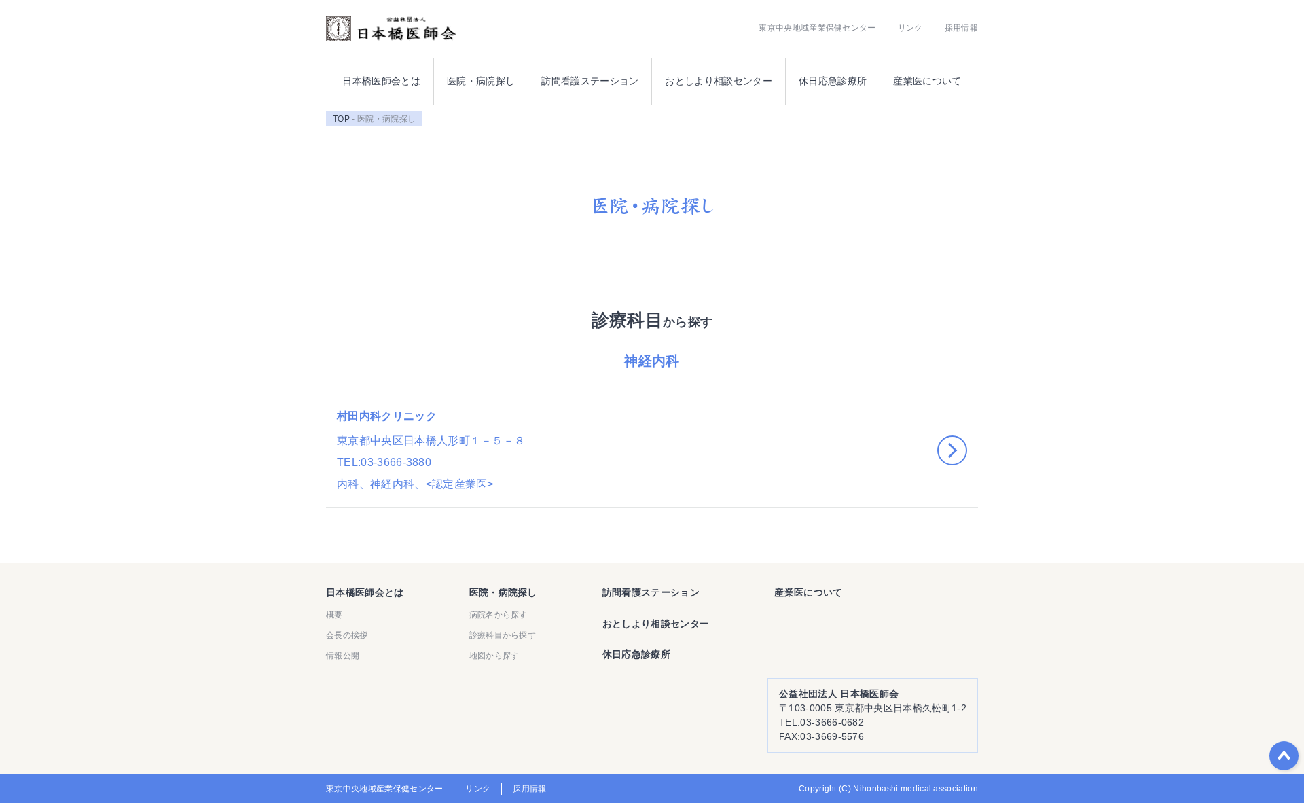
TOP (341, 119)
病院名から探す (498, 615)
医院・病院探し (481, 80)
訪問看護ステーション (589, 80)
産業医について (927, 80)
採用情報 (961, 28)
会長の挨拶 (347, 635)
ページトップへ (1284, 755)
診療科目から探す (503, 635)
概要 (334, 615)
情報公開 (342, 655)
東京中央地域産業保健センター (817, 28)
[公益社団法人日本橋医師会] (391, 28)
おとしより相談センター (718, 80)
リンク (910, 28)
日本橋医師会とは (381, 80)
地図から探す (494, 655)
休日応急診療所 (833, 80)
